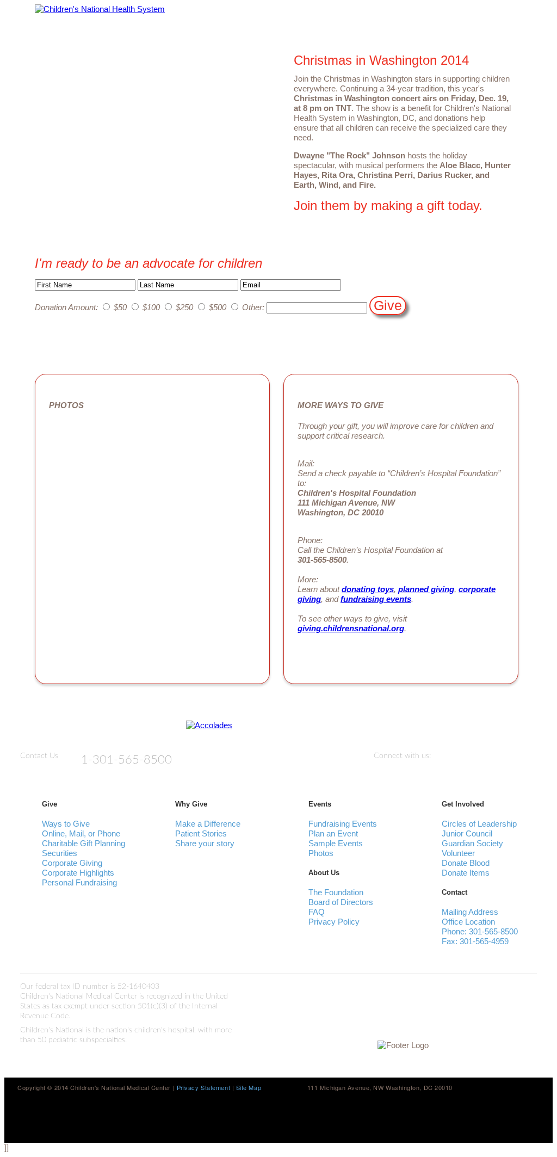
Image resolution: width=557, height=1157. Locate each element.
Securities (59, 853)
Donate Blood (466, 862)
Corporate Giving (72, 862)
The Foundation (335, 892)
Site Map (248, 1087)
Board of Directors (340, 902)
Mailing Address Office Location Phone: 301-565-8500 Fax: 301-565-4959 (480, 926)
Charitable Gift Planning (83, 843)
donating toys (368, 589)
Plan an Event (333, 833)
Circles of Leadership (479, 823)
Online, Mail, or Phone (81, 833)
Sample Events (335, 843)
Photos (320, 853)
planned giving (426, 589)
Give (388, 305)
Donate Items (466, 872)
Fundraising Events (342, 823)
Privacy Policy (334, 921)
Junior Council (467, 833)
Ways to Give (66, 823)
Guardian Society (472, 843)
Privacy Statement (204, 1087)
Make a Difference (207, 823)
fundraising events (376, 599)
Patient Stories (201, 833)
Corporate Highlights (78, 872)
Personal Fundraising (79, 882)
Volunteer (458, 853)
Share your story (204, 843)
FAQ (316, 911)
